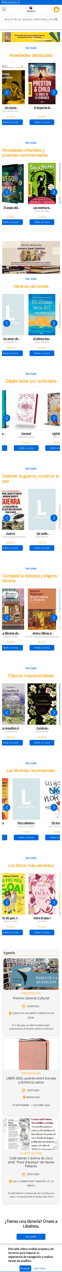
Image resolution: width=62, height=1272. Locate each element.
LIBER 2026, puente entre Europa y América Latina (31, 1080)
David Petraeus (18, 536)
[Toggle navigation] (4, 9)
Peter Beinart (41, 536)
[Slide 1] (29, 38)
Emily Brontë (42, 731)
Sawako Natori (10, 636)
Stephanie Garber (26, 436)
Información (9, 2)
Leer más (39, 1268)
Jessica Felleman (42, 341)
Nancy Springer (41, 210)
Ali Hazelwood (10, 341)
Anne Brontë (10, 731)
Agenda (9, 953)
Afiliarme (31, 1236)
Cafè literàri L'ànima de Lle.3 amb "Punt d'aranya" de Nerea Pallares (31, 1162)
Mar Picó (42, 921)
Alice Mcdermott (10, 110)
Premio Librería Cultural (31, 998)
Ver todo (31, 48)
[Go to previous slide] (6, 92)
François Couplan (26, 826)
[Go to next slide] (54, 92)
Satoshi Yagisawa (33, 636)
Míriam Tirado (10, 921)
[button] (3, 37)
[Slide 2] (33, 38)
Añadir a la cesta (42, 122)
